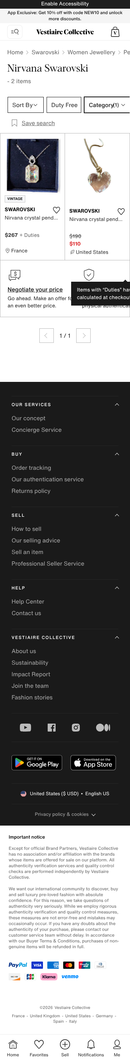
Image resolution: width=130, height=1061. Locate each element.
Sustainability (30, 662)
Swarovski (45, 52)
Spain (58, 1021)
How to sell (27, 528)
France (18, 1016)
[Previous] (46, 335)
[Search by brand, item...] (14, 32)
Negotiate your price (35, 289)
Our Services (31, 405)
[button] (115, 32)
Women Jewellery (91, 52)
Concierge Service (37, 429)
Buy (17, 454)
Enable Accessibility (65, 4)
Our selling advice (36, 540)
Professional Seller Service (48, 563)
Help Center (28, 601)
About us (24, 651)
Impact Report (31, 674)
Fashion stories (32, 697)
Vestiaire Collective (43, 638)
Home (15, 52)
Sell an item (27, 551)
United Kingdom (45, 1016)
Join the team (30, 685)
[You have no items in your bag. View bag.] (115, 32)
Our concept (29, 418)
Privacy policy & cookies (62, 814)
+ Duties (29, 235)
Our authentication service (48, 479)
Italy (73, 1021)
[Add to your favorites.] (56, 210)
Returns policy (31, 490)
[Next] (83, 335)
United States (78, 1016)
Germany (104, 1016)
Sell (18, 515)
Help (18, 588)
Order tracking (31, 467)
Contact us (26, 613)
